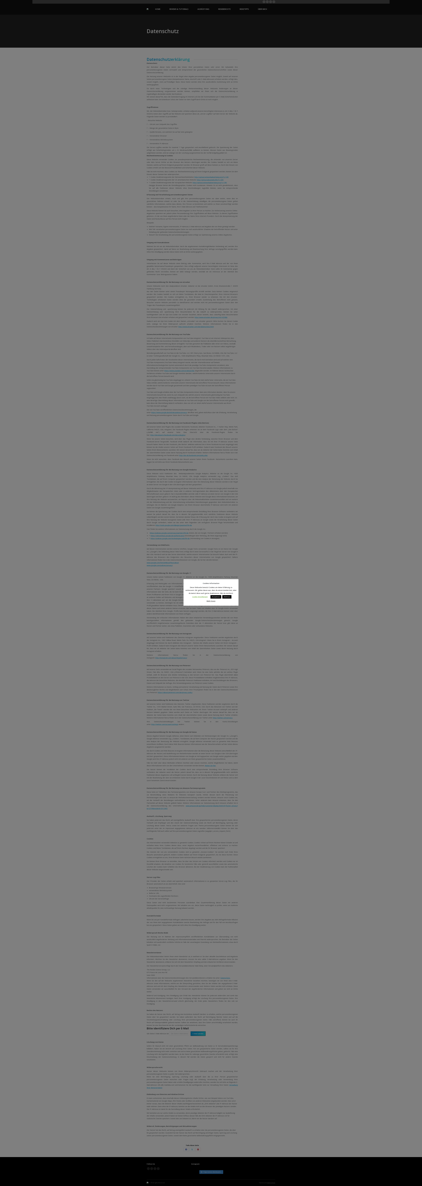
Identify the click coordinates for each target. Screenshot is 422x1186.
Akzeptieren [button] (216, 597)
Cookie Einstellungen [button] (200, 597)
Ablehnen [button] (227, 597)
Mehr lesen (211, 601)
